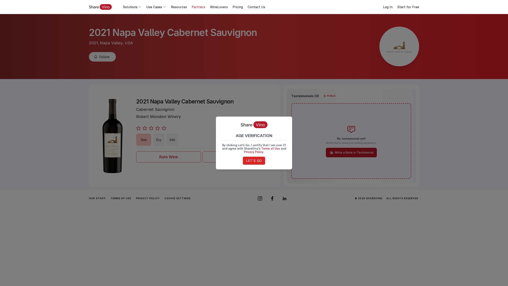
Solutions (130, 7)
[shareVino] (100, 7)
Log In (388, 7)
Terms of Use (270, 148)
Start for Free (408, 7)
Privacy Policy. (254, 152)
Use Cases (154, 7)
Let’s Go (254, 161)
